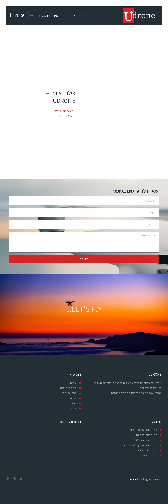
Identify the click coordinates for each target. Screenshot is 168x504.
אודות (73, 383)
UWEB (132, 479)
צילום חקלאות (149, 455)
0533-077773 (67, 116)
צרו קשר (71, 408)
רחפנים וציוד (69, 393)
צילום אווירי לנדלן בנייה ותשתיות (139, 445)
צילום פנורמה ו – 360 (145, 440)
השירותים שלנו (68, 388)
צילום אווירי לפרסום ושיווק (143, 430)
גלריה (73, 398)
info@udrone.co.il (64, 111)
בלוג (74, 403)
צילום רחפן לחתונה (146, 435)
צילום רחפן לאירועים (146, 450)
